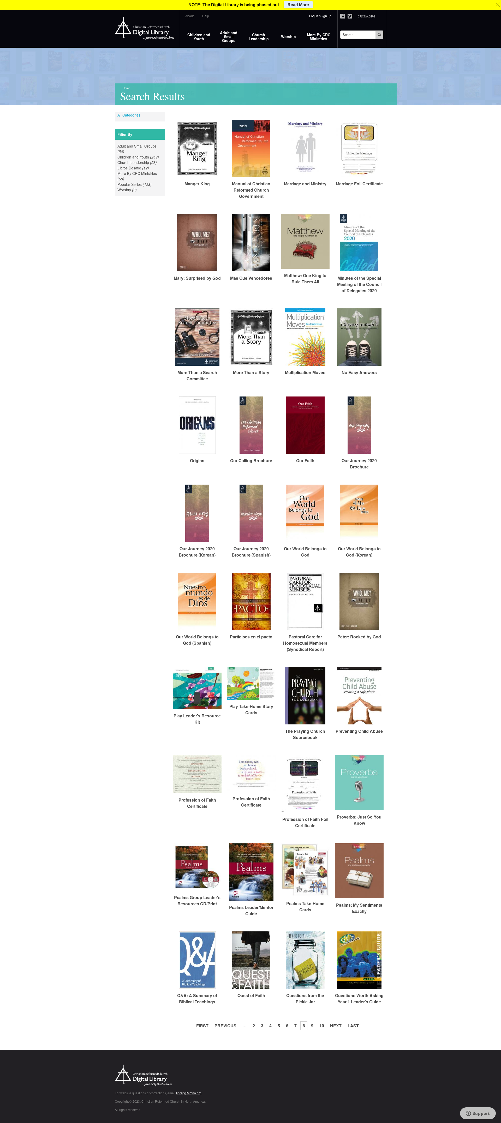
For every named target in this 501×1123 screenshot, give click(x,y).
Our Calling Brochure (251, 460)
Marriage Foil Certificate (359, 184)
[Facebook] (344, 16)
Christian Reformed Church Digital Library (163, 1076)
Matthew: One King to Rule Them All (305, 278)
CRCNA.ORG (366, 16)
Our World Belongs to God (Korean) (359, 552)
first (202, 1026)
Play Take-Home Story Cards (251, 709)
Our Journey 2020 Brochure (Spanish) (251, 552)
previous (225, 1026)
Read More (298, 5)
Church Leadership (259, 36)
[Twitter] (351, 16)
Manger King (197, 184)
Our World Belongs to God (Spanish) (197, 640)
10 (321, 1026)
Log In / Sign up (320, 16)
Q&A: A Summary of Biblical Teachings (197, 998)
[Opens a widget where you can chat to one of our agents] (478, 1113)
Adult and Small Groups (228, 36)
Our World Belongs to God (305, 552)
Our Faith (305, 460)
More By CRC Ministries (318, 36)
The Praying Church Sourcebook (305, 734)
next (336, 1026)
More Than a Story (251, 372)
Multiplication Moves (305, 372)
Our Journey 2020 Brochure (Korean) (197, 552)
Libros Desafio (139, 168)
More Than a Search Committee (197, 375)
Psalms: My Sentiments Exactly (359, 908)
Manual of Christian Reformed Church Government (251, 190)
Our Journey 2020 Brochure (359, 463)
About (189, 16)
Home (126, 88)
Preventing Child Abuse (359, 731)
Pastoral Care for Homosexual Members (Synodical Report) (305, 643)
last (353, 1026)
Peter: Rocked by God (359, 637)
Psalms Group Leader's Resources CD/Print (197, 900)
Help (205, 16)
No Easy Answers (359, 372)
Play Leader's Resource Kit (197, 719)
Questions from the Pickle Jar (305, 998)
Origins (197, 460)
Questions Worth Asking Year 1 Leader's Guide (359, 998)
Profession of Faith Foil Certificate (305, 822)
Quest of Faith (251, 995)
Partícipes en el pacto (251, 637)
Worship (288, 36)
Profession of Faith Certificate (197, 803)
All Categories (128, 115)
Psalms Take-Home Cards (305, 906)
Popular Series (139, 184)
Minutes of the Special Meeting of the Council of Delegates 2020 (359, 284)
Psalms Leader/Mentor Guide (251, 910)
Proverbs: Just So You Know (359, 820)
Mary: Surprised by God (197, 278)
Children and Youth (198, 36)
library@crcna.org (188, 1093)
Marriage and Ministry (305, 184)
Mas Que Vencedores (251, 278)
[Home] (145, 28)
